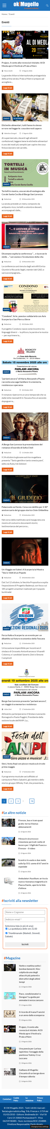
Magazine (17, 56)
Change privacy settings (39, 1127)
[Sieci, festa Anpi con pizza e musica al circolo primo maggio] (25, 746)
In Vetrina (18, 118)
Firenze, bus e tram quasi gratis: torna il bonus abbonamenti (30, 823)
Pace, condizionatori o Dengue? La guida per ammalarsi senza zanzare (31, 997)
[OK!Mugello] (26, 5)
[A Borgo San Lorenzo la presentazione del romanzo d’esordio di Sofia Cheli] (25, 426)
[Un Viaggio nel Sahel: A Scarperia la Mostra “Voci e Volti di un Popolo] (25, 552)
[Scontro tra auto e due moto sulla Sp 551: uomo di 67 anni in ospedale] (8, 862)
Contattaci (7, 1099)
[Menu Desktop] (4, 5)
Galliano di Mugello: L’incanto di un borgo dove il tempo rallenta (32, 1073)
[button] (47, 5)
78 (32, 801)
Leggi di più (7, 88)
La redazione (29, 1099)
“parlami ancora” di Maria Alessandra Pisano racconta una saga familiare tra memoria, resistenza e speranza (23, 381)
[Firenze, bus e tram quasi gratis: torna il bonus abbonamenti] (8, 823)
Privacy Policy (40, 1099)
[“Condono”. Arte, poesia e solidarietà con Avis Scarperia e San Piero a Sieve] (25, 298)
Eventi (6, 56)
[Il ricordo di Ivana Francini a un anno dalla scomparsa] (10, 1013)
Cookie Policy (16, 1099)
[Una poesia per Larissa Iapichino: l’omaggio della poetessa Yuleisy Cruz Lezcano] (10, 1050)
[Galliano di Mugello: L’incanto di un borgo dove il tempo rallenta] (10, 1071)
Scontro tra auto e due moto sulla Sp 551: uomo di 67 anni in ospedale (33, 863)
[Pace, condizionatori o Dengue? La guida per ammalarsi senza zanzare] (10, 995)
